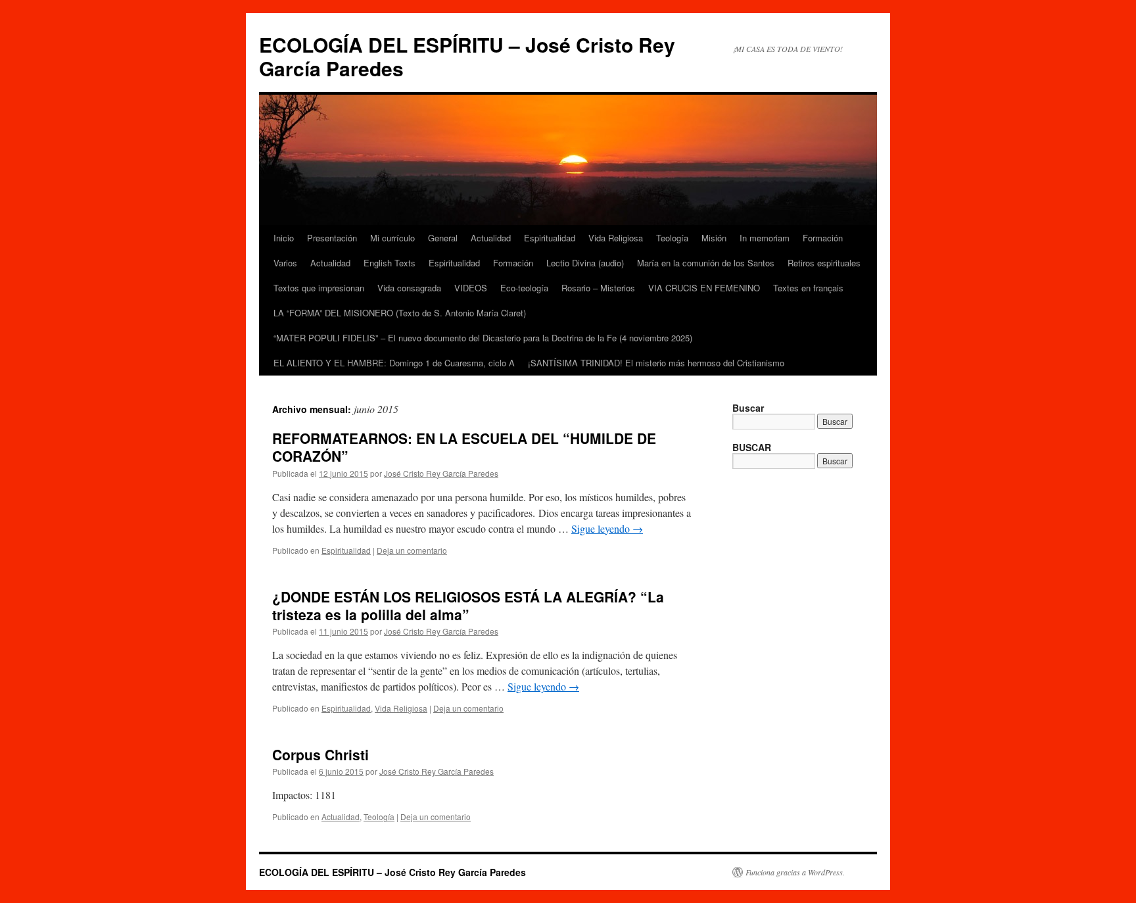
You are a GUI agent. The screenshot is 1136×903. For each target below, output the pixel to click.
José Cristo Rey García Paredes (441, 473)
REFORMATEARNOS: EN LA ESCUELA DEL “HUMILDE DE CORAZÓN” (464, 447)
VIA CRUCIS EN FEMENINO (704, 287)
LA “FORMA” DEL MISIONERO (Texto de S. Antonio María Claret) (399, 312)
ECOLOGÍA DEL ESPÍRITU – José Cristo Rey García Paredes (467, 56)
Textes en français (808, 287)
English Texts (389, 262)
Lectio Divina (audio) (585, 262)
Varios (285, 262)
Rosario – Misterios (598, 287)
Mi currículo (392, 238)
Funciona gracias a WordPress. (795, 872)
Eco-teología (524, 287)
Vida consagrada (409, 287)
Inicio (283, 238)
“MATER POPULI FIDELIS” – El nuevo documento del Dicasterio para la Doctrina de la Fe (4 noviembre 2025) (482, 337)
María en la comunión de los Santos (705, 262)
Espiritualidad (549, 238)
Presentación (332, 238)
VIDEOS (470, 287)
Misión (713, 238)
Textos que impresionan (318, 287)
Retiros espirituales (824, 262)
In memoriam (765, 238)
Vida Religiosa (615, 238)
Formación (823, 238)
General (443, 238)
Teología (672, 238)
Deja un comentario (412, 550)
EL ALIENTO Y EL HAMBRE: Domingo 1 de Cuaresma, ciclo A (394, 362)
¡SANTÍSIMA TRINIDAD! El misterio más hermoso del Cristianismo (656, 362)
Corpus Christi (320, 754)
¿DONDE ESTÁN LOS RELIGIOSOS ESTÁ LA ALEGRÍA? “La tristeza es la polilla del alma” (468, 605)
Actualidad (491, 238)
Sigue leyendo (607, 528)
